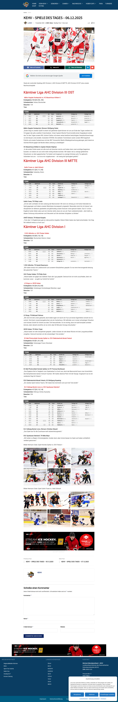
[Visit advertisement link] (59, 541)
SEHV (49, 674)
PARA (101, 4)
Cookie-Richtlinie (84, 698)
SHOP (34, 6)
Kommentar (28, 595)
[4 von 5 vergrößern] (68, 471)
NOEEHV (50, 668)
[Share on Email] (92, 67)
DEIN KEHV (42, 4)
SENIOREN (54, 4)
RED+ (5, 666)
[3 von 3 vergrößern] (92, 512)
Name (26, 618)
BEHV (49, 666)
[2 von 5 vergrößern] (92, 450)
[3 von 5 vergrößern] (44, 471)
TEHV (49, 679)
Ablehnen (92, 694)
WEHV (49, 684)
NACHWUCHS (76, 4)
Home (25, 12)
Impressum (103, 698)
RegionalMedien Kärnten (11, 663)
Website (62, 627)
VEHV (49, 681)
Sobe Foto (6, 671)
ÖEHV (49, 663)
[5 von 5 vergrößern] (92, 471)
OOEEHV (50, 671)
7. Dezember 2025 (39, 23)
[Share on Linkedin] (88, 67)
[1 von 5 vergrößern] (68, 450)
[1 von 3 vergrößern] (44, 512)
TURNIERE (108, 4)
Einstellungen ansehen (107, 694)
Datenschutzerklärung (94, 698)
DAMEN (65, 4)
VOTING (41, 6)
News (51, 23)
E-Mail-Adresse (28, 627)
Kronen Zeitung (8, 676)
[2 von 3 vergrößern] (68, 512)
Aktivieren (86, 76)
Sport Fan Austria (9, 668)
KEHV (29, 12)
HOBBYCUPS (90, 4)
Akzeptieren (77, 694)
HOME (34, 4)
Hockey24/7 (7, 674)
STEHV (50, 676)
